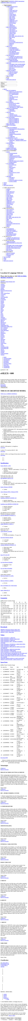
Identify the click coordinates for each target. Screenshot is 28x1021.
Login (7, 78)
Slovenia (3, 342)
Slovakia (3, 340)
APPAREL (8, 176)
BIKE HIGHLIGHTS (11, 27)
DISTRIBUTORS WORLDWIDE (17, 64)
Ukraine (2, 352)
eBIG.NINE (12, 16)
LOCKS (11, 175)
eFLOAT (11, 13)
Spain (2, 344)
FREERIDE (12, 132)
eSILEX (11, 24)
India (2, 308)
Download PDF (4, 757)
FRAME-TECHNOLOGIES (16, 57)
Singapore (3, 339)
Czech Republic (4, 297)
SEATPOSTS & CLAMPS (15, 157)
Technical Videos (7, 363)
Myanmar (3, 324)
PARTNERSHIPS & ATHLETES (17, 61)
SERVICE (8, 63)
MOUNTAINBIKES (11, 90)
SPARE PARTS (13, 162)
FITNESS (11, 146)
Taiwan (2, 349)
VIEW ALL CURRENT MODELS (9, 393)
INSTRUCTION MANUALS (16, 66)
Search (2, 83)
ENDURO (11, 98)
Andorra (2, 284)
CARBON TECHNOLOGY (16, 56)
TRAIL (11, 95)
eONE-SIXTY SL (13, 10)
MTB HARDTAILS (14, 93)
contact (5, 994)
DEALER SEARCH (11, 79)
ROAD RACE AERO (14, 103)
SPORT (11, 135)
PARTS (8, 152)
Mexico (2, 321)
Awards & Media (7, 358)
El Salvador (3, 299)
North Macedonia (5, 330)
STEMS (11, 154)
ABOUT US (9, 46)
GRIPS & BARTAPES (14, 155)
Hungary (3, 306)
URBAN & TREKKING (12, 108)
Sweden (2, 345)
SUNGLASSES (13, 181)
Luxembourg (3, 318)
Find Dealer (3, 386)
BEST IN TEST (13, 73)
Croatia (2, 295)
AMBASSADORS (13, 60)
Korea (2, 315)
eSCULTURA (12, 23)
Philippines (3, 333)
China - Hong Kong (5, 293)
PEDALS (11, 159)
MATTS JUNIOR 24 (14, 120)
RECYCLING (12, 69)
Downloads (6, 362)
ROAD (11, 144)
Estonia (2, 301)
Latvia (2, 316)
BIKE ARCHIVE (10, 123)
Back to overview (5, 769)
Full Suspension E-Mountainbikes (17, 129)
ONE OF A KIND (13, 72)
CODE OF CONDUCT (14, 50)
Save (20, 1019)
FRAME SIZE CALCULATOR (16, 65)
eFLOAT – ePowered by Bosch (16, 139)
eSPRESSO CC (13, 22)
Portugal (2, 335)
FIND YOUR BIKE (11, 125)
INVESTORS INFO (14, 54)
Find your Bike (9, 75)
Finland (2, 302)
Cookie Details (18, 1018)
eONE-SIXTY (12, 14)
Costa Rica (3, 294)
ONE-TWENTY (13, 28)
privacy (5, 996)
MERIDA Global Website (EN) (8, 281)
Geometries (6, 361)
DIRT (10, 38)
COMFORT (12, 136)
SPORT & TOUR (13, 99)
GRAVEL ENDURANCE (15, 116)
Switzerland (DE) (5, 347)
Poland (2, 334)
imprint (5, 995)
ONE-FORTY (12, 32)
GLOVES (11, 179)
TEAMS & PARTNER (11, 59)
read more (3, 447)
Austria (2, 288)
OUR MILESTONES (14, 52)
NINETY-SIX (12, 33)
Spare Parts (6, 364)
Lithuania (3, 317)
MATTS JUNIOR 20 (14, 121)
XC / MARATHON (13, 94)
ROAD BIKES (9, 102)
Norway (2, 331)
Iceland (2, 307)
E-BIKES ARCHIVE (11, 148)
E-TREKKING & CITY (12, 138)
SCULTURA (12, 41)
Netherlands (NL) (5, 325)
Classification (6, 367)
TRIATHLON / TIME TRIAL (16, 107)
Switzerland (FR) (4, 348)
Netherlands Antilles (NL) (6, 326)
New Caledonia (4, 327)
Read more (3, 384)
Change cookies (10, 1018)
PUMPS (11, 171)
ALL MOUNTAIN (13, 96)
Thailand (3, 351)
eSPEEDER (12, 25)
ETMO (10, 9)
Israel (2, 311)
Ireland (2, 309)
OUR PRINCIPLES (14, 48)
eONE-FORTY (12, 15)
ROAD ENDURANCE (14, 105)
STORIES (11, 74)
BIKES (5, 89)
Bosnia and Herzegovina (6, 290)
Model (4, 357)
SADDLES (12, 158)
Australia (3, 286)
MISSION (11, 43)
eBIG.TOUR (12, 18)
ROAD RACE (12, 104)
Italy (2, 312)
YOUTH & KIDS (10, 117)
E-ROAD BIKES (10, 143)
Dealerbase (5, 998)
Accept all (3, 1018)
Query (2, 82)
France (2, 303)
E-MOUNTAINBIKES (11, 127)
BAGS (10, 166)
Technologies (6, 366)
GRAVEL (8, 112)
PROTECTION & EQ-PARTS (16, 161)
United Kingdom (4, 353)
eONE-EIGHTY (13, 11)
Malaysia (3, 320)
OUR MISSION (13, 47)
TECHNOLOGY (10, 55)
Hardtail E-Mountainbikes (15, 134)
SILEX (10, 45)
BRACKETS (12, 167)
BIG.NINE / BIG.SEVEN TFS (16, 36)
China (2, 292)
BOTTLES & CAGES (14, 172)
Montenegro (3, 322)
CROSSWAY (12, 111)
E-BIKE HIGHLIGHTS (12, 6)
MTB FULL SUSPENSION (15, 91)
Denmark (3, 298)
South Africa (3, 343)
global (4, 258)
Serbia (2, 338)
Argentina (3, 285)
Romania (3, 336)
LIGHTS (11, 168)
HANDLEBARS (13, 153)
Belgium (2, 289)
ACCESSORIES (10, 163)
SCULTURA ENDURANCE (16, 42)
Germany (3, 304)
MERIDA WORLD (10, 70)
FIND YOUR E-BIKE (11, 149)
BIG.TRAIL (12, 37)
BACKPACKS (12, 164)
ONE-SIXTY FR (13, 31)
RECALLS (11, 68)
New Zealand (4, 329)
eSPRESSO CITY (13, 20)
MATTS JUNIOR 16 (14, 122)
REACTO (11, 40)
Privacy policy (12, 1015)
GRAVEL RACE (13, 114)
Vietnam (2, 354)
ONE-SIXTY (12, 29)
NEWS (5, 182)
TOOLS (11, 173)
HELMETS (12, 177)
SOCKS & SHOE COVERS (15, 180)
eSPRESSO (12, 19)
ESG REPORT (12, 51)
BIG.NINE (11, 34)
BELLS (11, 170)
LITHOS (11, 7)
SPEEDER (11, 109)
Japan (2, 313)
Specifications (6, 359)
